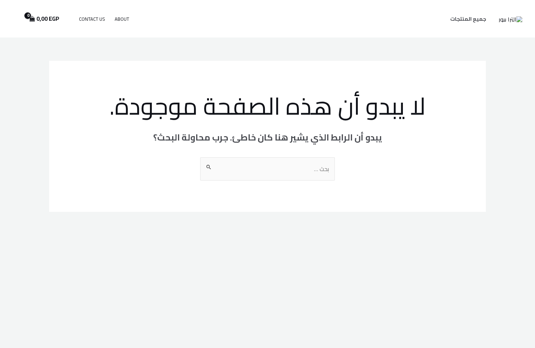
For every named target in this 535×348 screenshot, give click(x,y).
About (122, 19)
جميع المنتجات (468, 19)
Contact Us (92, 19)
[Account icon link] (16, 19)
